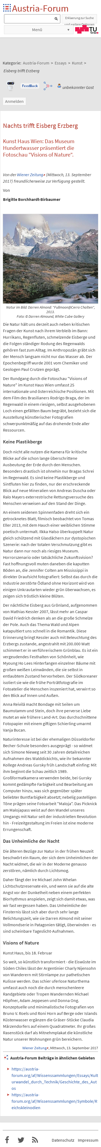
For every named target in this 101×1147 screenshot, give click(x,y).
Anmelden (14, 101)
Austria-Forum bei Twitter (21, 1140)
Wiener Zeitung (30, 174)
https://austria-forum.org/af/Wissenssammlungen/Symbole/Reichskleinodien (54, 1101)
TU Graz (86, 29)
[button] (29, 86)
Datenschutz (63, 1140)
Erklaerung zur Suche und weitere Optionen (79, 19)
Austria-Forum (40, 8)
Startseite (7, 8)
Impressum (88, 1140)
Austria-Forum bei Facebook (7, 1140)
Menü (37, 29)
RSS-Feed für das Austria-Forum (35, 1140)
